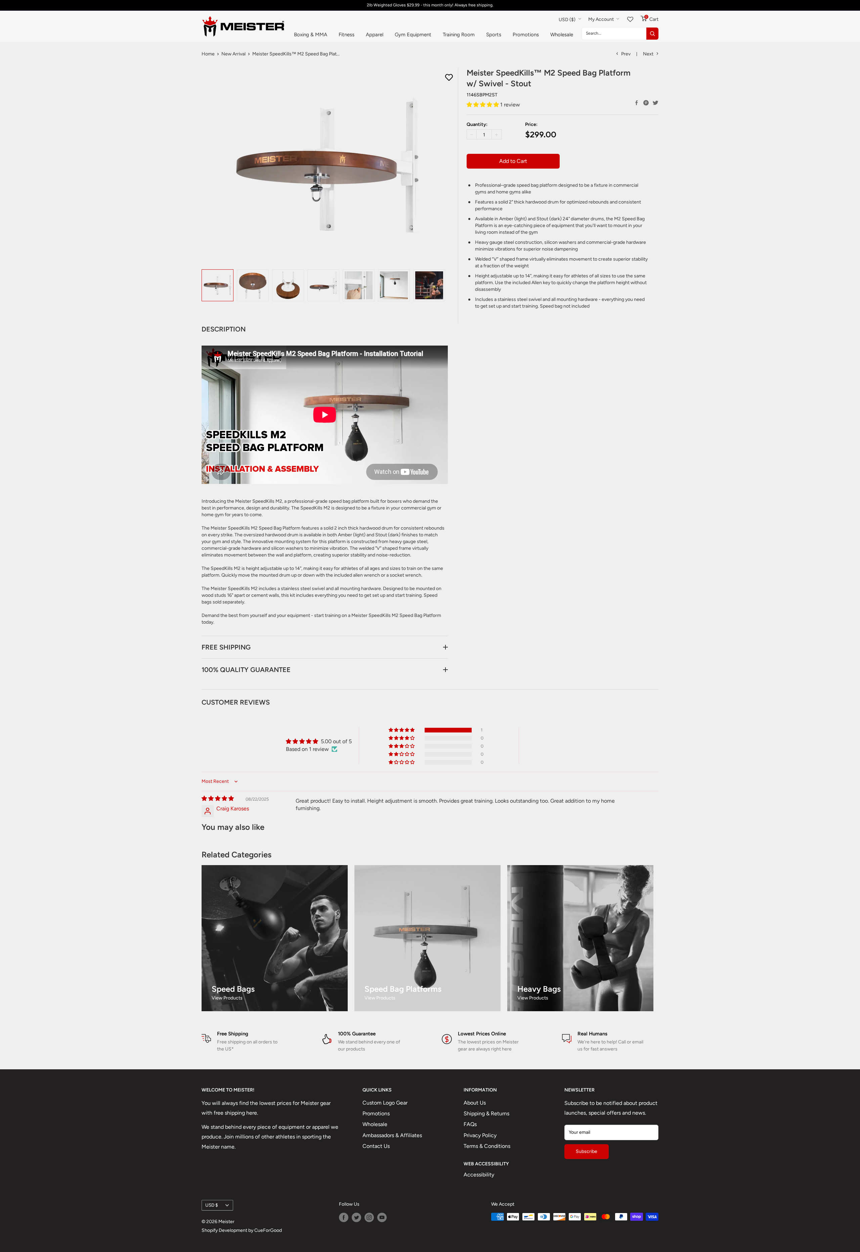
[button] (483, 104)
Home (208, 54)
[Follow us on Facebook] (343, 1217)
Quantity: (477, 125)
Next (648, 54)
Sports (493, 35)
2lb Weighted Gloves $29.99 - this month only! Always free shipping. (430, 5)
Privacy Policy (480, 1135)
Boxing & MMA (310, 35)
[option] (217, 285)
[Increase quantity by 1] (496, 134)
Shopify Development (224, 1230)
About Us (475, 1103)
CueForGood (268, 1230)
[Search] (652, 34)
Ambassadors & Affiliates (392, 1135)
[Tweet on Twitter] (655, 102)
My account (601, 19)
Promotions (526, 35)
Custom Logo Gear (384, 1103)
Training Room (459, 35)
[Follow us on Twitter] (356, 1217)
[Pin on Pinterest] (646, 102)
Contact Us (376, 1146)
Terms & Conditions (487, 1146)
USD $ (211, 1205)
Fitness (346, 35)
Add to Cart (513, 161)
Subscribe (586, 1151)
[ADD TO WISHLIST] (449, 77)
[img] (218, 798)
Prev (626, 54)
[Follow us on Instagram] (369, 1217)
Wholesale (561, 35)
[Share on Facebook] (637, 102)
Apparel (374, 35)
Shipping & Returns (486, 1113)
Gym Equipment (413, 35)
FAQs (470, 1124)
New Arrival (233, 54)
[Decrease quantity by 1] (471, 134)
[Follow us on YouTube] (382, 1217)
